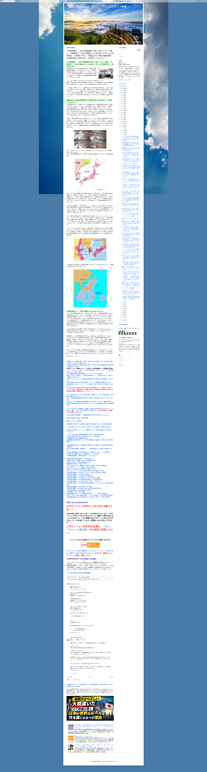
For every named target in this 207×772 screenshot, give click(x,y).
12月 (123, 127)
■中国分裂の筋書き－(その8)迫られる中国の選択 (80, 476)
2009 (121, 123)
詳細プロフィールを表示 (125, 79)
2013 (121, 114)
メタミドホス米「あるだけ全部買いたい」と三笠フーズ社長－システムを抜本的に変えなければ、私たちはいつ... (130, 251)
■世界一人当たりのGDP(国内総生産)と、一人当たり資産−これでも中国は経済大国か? (90, 495)
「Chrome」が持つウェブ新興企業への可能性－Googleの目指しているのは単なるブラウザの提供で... (130, 273)
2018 (121, 103)
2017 (121, 106)
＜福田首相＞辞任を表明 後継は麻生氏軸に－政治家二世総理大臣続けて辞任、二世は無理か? (130, 298)
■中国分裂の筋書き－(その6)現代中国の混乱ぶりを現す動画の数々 (85, 479)
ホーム (90, 677)
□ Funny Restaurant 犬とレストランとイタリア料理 (97, 6)
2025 (121, 88)
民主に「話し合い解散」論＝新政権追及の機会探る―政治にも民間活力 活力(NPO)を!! (130, 235)
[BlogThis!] (84, 577)
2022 (121, 95)
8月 (123, 301)
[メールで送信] (82, 577)
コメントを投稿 (72, 673)
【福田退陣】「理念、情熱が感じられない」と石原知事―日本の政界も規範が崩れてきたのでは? (130, 293)
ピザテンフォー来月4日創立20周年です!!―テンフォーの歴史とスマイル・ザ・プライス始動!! (130, 215)
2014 (121, 112)
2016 (121, 108)
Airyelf (102, 761)
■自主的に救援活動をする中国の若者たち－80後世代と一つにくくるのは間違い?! (89, 452)
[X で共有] (85, 577)
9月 (123, 134)
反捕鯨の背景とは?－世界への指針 (83, 736)
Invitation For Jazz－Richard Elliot (130, 218)
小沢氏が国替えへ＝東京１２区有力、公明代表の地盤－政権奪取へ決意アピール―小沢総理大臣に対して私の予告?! (130, 229)
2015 (121, 110)
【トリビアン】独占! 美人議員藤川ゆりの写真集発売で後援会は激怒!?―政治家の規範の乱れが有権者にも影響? (130, 199)
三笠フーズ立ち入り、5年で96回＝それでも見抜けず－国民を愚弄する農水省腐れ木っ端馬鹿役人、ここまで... (130, 257)
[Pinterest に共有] (88, 577)
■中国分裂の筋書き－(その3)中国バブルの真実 (79, 486)
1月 (123, 317)
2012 (121, 117)
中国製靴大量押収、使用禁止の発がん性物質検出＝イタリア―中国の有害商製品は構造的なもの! (130, 144)
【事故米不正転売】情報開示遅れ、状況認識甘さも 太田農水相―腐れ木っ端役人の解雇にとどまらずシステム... (130, 240)
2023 (121, 92)
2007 (121, 320)
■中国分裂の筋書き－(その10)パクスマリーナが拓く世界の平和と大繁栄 (86, 472)
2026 (121, 86)
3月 (123, 312)
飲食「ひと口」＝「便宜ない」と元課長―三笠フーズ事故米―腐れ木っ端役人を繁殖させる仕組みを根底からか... (130, 222)
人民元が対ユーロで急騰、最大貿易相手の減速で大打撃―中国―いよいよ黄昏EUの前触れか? (130, 263)
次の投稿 (69, 677)
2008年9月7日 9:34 (75, 670)
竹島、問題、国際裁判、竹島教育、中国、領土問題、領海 (84, 579)
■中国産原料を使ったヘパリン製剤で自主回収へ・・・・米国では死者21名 (87, 493)
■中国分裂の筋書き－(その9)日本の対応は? (78, 474)
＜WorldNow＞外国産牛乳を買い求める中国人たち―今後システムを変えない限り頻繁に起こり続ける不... (130, 186)
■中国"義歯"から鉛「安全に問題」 (76, 491)
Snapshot (121, 343)
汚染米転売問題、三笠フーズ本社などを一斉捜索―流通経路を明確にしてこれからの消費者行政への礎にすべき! (130, 174)
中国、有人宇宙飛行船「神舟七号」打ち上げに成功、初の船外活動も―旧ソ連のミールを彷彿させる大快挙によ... (130, 154)
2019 (121, 101)
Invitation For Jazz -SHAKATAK (129, 163)
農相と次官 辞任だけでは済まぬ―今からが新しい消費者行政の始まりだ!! (130, 205)
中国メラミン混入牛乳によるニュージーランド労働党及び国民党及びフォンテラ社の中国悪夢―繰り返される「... (130, 180)
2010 (121, 121)
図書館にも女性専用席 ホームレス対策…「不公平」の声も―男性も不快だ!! (130, 268)
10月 (123, 132)
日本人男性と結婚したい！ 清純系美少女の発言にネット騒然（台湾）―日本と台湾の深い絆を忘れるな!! (130, 160)
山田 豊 (72, 637)
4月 (123, 310)
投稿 (122, 357)
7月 (123, 304)
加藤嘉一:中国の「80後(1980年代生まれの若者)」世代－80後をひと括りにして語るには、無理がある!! (130, 284)
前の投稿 (111, 677)
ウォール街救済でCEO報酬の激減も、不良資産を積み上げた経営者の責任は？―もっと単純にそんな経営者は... (130, 138)
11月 (123, 130)
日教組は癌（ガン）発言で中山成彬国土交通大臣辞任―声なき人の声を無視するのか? (130, 149)
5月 (123, 308)
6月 (123, 306)
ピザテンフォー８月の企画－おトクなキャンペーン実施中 (130, 288)
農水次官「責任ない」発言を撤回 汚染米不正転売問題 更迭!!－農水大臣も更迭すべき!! (130, 210)
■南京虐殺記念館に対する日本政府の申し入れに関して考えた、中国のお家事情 (88, 497)
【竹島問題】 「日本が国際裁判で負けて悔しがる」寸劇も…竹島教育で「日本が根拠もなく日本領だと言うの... (130, 278)
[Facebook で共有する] (87, 577)
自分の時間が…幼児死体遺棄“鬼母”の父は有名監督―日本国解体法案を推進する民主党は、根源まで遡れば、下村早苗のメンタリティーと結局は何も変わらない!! (94, 726)
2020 (121, 99)
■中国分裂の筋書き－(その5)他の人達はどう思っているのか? (83, 481)
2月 (123, 315)
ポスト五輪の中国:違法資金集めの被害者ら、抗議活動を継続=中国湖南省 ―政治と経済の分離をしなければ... (130, 168)
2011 (121, 119)
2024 (121, 90)
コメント (123, 360)
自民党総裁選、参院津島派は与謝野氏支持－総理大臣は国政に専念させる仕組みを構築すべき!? (130, 246)
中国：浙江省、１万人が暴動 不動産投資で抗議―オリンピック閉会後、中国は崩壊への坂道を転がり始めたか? (130, 193)
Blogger (115, 761)
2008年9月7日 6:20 (75, 632)
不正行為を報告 (123, 324)
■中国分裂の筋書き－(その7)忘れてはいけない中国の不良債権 (83, 477)
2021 (121, 97)
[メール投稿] (79, 577)
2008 (121, 126)
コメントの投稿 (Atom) (75, 679)
